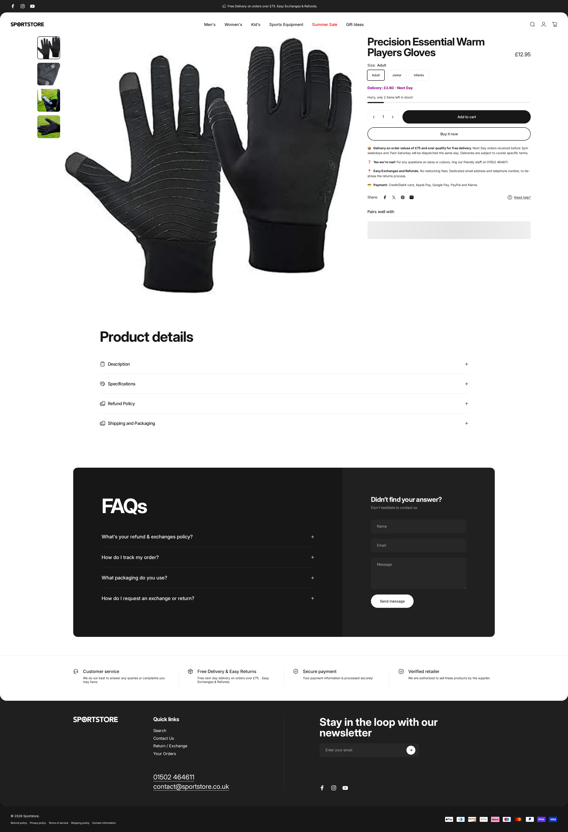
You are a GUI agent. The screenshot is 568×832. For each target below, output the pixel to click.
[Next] (342, 176)
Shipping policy (80, 822)
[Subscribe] (410, 750)
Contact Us (163, 738)
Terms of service (58, 822)
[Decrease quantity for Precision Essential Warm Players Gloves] (373, 117)
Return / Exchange (170, 746)
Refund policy (19, 822)
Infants (419, 75)
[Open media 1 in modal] (209, 165)
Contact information (104, 822)
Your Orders (164, 753)
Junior (396, 75)
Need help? (522, 197)
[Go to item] (48, 47)
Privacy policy (38, 822)
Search (159, 730)
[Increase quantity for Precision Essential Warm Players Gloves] (394, 117)
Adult (376, 75)
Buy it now (449, 134)
